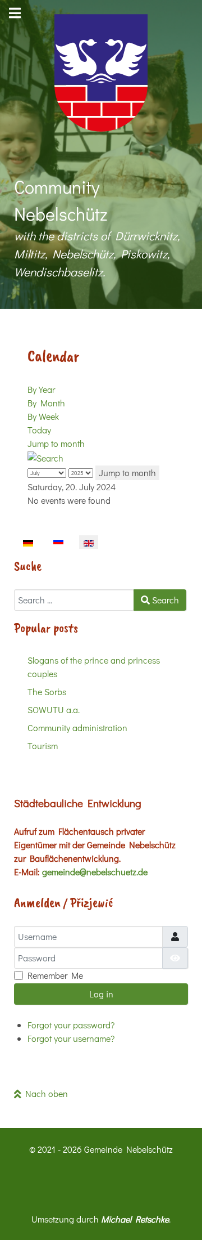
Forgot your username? (70, 1038)
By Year (41, 389)
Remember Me (55, 975)
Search (164, 600)
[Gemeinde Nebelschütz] (101, 73)
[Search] (45, 457)
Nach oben (44, 1093)
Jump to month (56, 443)
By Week (43, 416)
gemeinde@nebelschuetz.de (95, 872)
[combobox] (74, 600)
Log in (101, 994)
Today (39, 430)
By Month (46, 403)
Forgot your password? (70, 1025)
